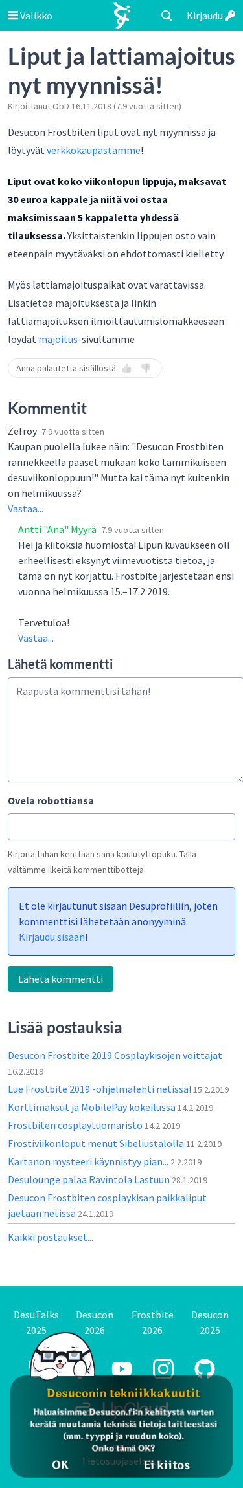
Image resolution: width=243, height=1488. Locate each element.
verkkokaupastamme (94, 150)
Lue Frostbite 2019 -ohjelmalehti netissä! (100, 1088)
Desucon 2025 (210, 1322)
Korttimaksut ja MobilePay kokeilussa (93, 1106)
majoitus (58, 339)
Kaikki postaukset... (50, 1237)
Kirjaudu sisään (52, 936)
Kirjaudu (206, 15)
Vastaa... (25, 508)
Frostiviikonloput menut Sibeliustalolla (97, 1143)
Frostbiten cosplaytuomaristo (76, 1125)
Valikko (35, 15)
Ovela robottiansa (51, 800)
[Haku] (166, 15)
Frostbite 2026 (153, 1322)
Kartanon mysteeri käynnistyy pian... (89, 1161)
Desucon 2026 (94, 1322)
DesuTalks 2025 (36, 1322)
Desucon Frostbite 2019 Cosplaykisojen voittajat (115, 1055)
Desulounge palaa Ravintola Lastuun (90, 1179)
